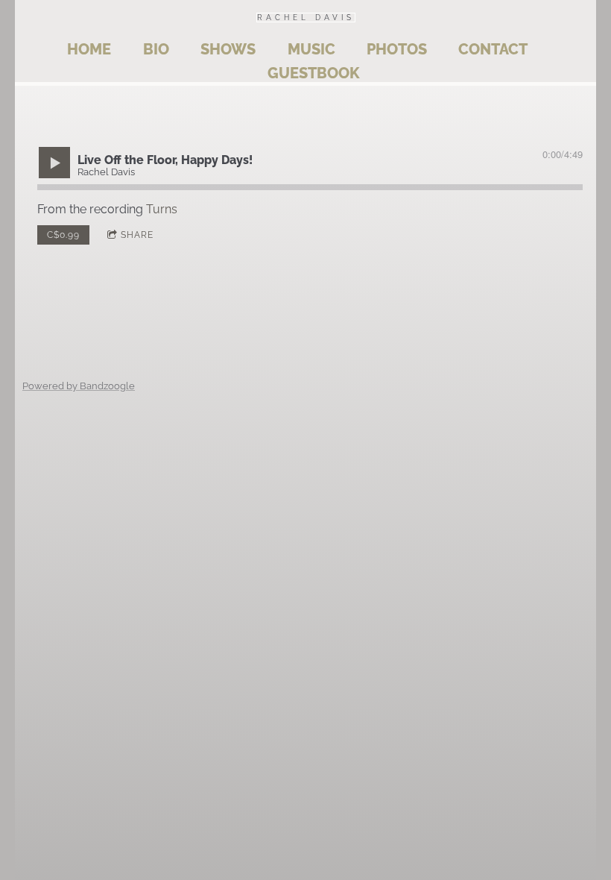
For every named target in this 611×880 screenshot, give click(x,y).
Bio (156, 49)
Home (89, 49)
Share (137, 235)
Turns (161, 209)
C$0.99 (63, 235)
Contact (493, 49)
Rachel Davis (306, 17)
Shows (228, 49)
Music (311, 49)
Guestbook (313, 73)
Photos (397, 49)
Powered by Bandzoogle (78, 386)
